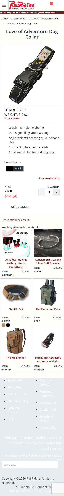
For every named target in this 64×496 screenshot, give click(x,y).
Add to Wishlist (20, 207)
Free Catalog (48, 403)
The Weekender (16, 357)
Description (9, 219)
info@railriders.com (48, 491)
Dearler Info (47, 410)
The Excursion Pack (48, 309)
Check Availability (49, 178)
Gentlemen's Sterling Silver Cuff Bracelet (48, 261)
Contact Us (15, 380)
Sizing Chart (15, 387)
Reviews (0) (23, 219)
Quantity (54, 186)
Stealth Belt (16, 309)
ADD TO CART (45, 207)
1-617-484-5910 (20, 491)
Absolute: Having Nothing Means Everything (16, 263)
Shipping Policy (17, 401)
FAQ (10, 419)
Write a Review (12, 118)
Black (18, 168)
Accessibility (47, 428)
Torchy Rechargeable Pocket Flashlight (48, 359)
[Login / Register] (58, 5)
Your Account (16, 394)
